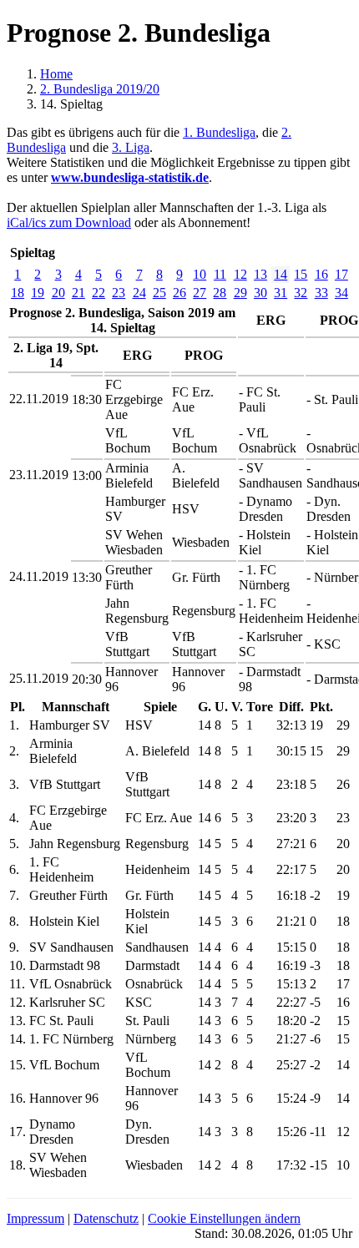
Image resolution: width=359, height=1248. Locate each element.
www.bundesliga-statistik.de (130, 177)
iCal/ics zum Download (69, 222)
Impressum (35, 1218)
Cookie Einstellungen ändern (224, 1218)
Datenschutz (106, 1218)
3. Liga (130, 147)
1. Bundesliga (219, 132)
